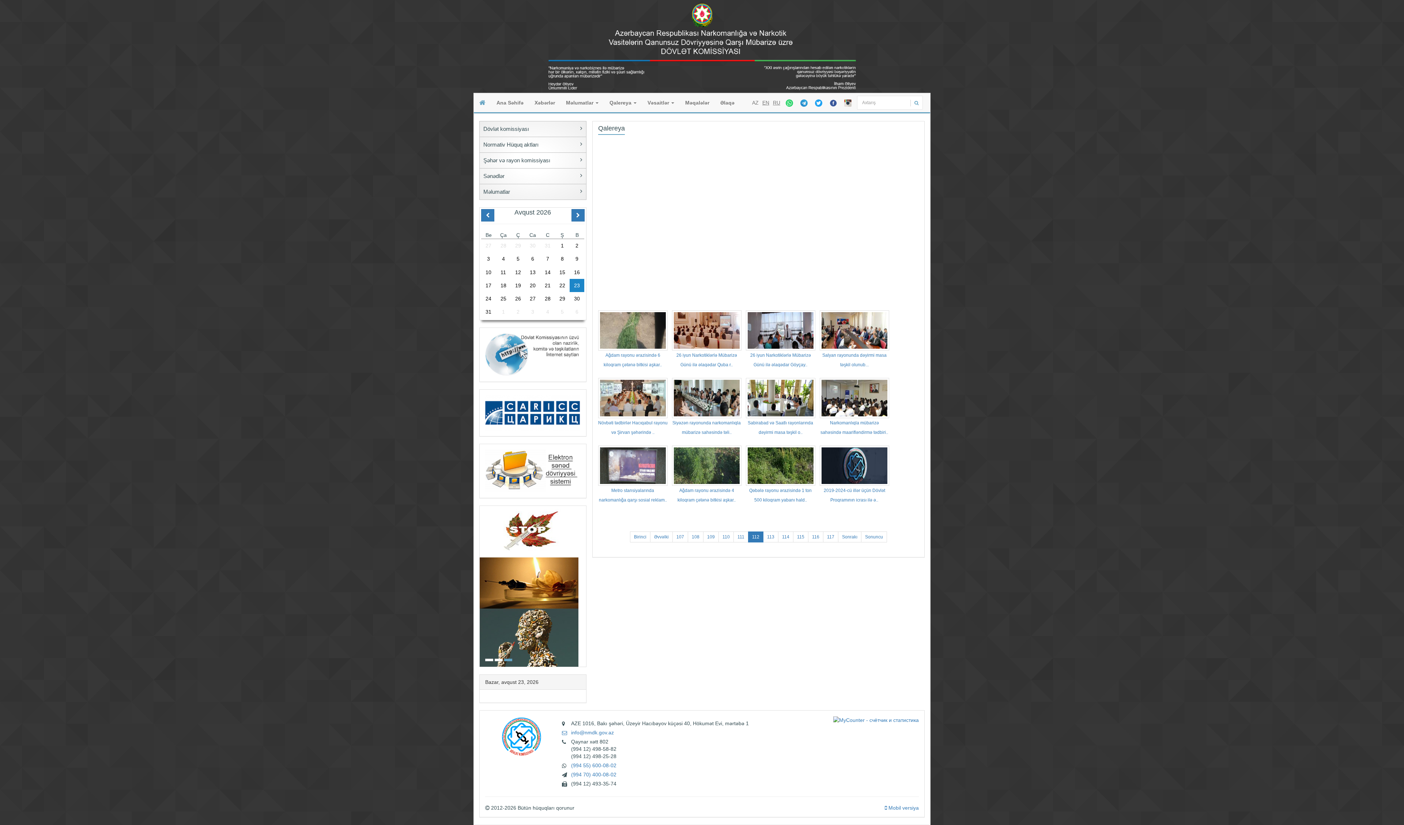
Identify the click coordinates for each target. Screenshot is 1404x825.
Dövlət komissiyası (506, 129)
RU (776, 103)
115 (800, 537)
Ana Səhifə (510, 103)
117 (830, 537)
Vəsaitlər (659, 103)
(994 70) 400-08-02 (593, 774)
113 (770, 537)
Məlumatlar (580, 103)
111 (740, 537)
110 (726, 537)
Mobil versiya (903, 808)
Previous (482, 585)
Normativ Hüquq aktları (511, 144)
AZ (755, 103)
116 (815, 537)
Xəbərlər (545, 103)
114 (785, 537)
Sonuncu (874, 537)
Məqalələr (697, 103)
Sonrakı (849, 537)
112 (755, 537)
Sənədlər (494, 176)
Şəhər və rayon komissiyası (516, 160)
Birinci (640, 537)
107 (680, 537)
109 (711, 537)
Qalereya (621, 103)
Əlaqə (727, 103)
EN (765, 103)
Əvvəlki (661, 537)
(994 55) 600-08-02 (593, 765)
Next (584, 585)
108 (695, 537)
